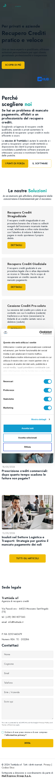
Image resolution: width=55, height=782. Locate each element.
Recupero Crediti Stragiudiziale (19, 214)
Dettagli (16, 245)
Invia (27, 743)
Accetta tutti (28, 428)
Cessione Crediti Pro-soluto (26, 306)
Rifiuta (27, 447)
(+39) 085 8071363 (15, 617)
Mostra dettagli (38, 419)
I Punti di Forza (15, 163)
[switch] (48, 390)
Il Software (40, 163)
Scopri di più (13, 65)
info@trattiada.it (15, 622)
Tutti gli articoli (27, 558)
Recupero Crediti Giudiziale (26, 264)
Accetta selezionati (27, 437)
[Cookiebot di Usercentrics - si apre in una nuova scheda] (39, 332)
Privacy (47, 764)
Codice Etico (8, 767)
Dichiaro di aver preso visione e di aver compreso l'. (26, 733)
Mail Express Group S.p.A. (16, 775)
